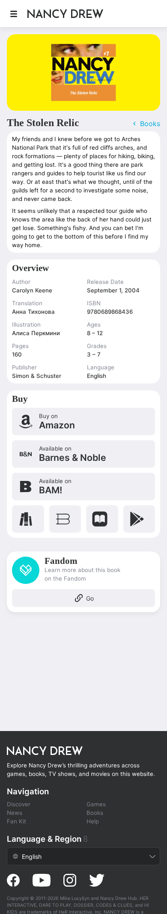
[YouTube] (42, 880)
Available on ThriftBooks (28, 519)
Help (92, 821)
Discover (18, 804)
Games (96, 804)
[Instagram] (69, 880)
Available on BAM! (83, 486)
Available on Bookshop (65, 519)
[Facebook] (13, 880)
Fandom (83, 581)
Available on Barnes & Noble (83, 454)
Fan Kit (16, 821)
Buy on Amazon (83, 421)
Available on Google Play (139, 519)
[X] (96, 880)
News (14, 812)
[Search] (151, 14)
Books (94, 812)
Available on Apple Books (102, 519)
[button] (13, 13)
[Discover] (70, 14)
